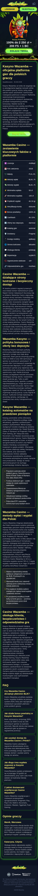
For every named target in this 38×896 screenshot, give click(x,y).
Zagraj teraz (19, 134)
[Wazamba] (17, 4)
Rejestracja (28, 9)
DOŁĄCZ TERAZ (19, 51)
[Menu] (33, 3)
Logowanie (10, 9)
